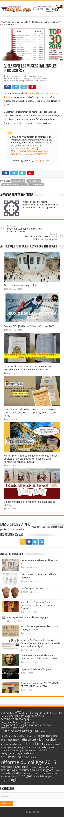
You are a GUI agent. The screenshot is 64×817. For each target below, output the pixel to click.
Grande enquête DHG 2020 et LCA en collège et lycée (41, 237)
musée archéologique (14, 185)
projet (51, 748)
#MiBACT (14, 154)
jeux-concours (12, 735)
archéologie (32, 712)
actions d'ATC (11, 713)
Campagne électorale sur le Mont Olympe (27, 617)
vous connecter (50, 527)
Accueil (6, 22)
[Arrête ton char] (32, 8)
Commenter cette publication (20, 81)
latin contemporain (10, 740)
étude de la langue (42, 776)
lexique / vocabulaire (11, 744)
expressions (6, 728)
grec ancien (18, 727)
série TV (58, 770)
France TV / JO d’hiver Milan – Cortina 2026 (29, 326)
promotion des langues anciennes (18, 750)
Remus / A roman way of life (20, 285)
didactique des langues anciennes (26, 716)
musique (48, 744)
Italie (43, 732)
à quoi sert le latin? (10, 776)
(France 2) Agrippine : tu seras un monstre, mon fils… (24, 229)
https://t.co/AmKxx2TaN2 (22, 148)
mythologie (6, 748)
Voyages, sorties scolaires (35, 78)
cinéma (4, 716)
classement (18, 181)
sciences (33, 767)
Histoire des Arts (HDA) (20, 731)
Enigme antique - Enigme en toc (19, 722)
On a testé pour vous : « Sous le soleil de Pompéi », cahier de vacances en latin (27, 368)
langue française (47, 736)
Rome (33, 757)
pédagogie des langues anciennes (17, 753)
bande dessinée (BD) (52, 713)
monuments (34, 181)
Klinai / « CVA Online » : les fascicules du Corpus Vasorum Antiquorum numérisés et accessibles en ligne (40, 643)
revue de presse (15, 757)
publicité (42, 750)
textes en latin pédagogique (45, 773)
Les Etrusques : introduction (34, 588)
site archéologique (47, 767)
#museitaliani (40, 151)
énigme (27, 776)
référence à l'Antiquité (14, 766)
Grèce (27, 728)
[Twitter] (35, 542)
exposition (45, 725)
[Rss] (23, 542)
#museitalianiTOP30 (23, 151)
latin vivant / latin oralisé (38, 739)
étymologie (9, 780)
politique (26, 747)
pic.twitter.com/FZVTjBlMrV (33, 154)
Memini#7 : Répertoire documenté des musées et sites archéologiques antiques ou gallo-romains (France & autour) (31, 458)
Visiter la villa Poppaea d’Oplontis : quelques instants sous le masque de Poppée (39, 605)
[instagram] (41, 542)
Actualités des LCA (21, 22)
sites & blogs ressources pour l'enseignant (27, 770)
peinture (16, 747)
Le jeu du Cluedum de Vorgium (36, 669)
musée (57, 744)
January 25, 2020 (41, 160)
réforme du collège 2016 (28, 762)
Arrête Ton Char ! (14, 76)
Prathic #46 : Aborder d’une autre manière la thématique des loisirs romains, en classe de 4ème (30, 412)
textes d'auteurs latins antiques (16, 773)
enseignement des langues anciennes (20, 725)
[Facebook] (29, 542)
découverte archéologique (16, 719)
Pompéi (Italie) (36, 185)
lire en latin (33, 743)
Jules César (30, 736)
